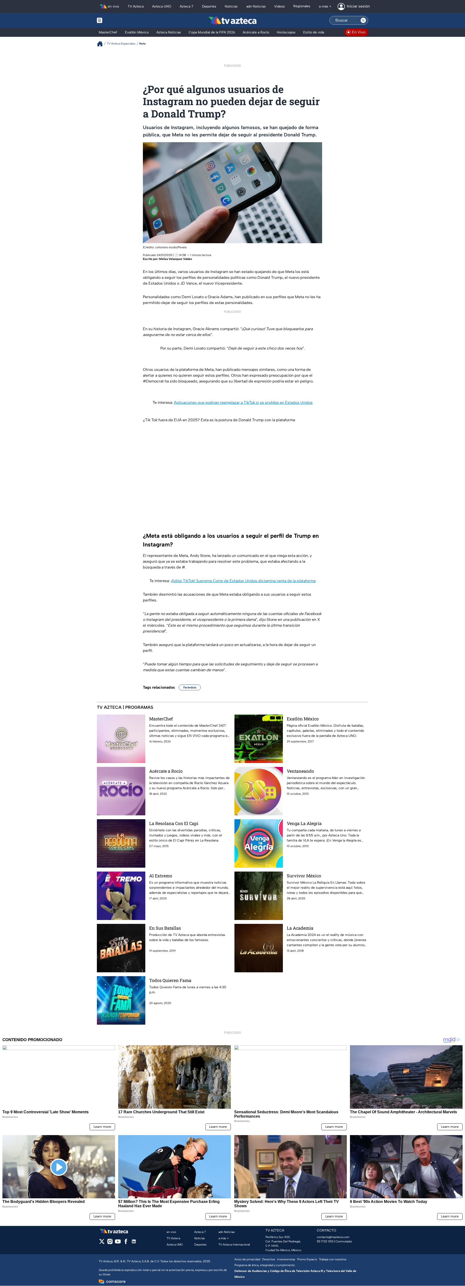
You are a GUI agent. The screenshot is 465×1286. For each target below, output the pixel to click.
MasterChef (161, 719)
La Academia (300, 928)
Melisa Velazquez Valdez (175, 259)
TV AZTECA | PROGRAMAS (125, 707)
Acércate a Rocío (166, 771)
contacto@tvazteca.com (333, 1237)
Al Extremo (160, 876)
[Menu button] (116, 20)
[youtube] (118, 1243)
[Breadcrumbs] (102, 44)
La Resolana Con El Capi (173, 823)
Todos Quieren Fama (170, 980)
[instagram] (110, 1243)
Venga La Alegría (304, 823)
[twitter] (102, 1243)
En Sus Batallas (165, 928)
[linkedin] (134, 1243)
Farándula (189, 687)
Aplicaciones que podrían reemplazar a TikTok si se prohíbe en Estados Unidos (243, 402)
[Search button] (363, 20)
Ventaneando (300, 771)
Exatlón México (303, 719)
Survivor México (304, 876)
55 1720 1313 (325, 1241)
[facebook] (126, 1243)
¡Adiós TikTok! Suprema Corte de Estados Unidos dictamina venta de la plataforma (243, 580)
